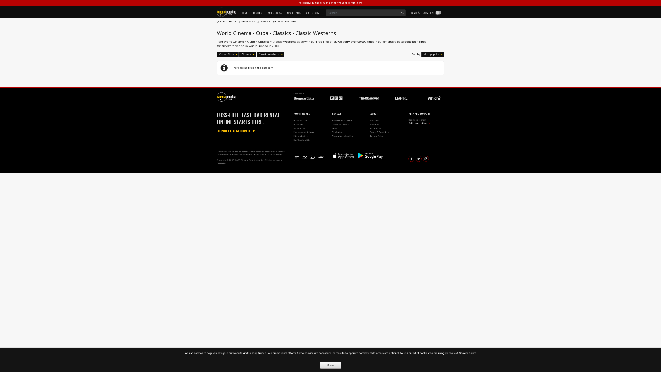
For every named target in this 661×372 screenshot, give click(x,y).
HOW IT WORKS (302, 113)
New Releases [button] (294, 12)
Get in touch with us (418, 123)
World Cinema (227, 21)
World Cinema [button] (274, 12)
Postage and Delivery (303, 132)
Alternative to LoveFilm (342, 136)
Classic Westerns (285, 21)
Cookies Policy (467, 353)
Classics (265, 21)
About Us (374, 120)
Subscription (299, 128)
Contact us (375, 128)
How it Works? (300, 120)
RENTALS (336, 113)
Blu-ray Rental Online (342, 120)
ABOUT (374, 113)
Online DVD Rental (340, 124)
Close (330, 365)
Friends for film (300, 136)
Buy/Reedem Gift (301, 140)
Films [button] (244, 12)
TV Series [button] (257, 12)
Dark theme (428, 12)
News (334, 128)
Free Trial (322, 42)
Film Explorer (338, 132)
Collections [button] (312, 12)
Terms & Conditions (379, 132)
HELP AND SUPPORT (419, 113)
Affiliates (374, 124)
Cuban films (248, 21)
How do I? (298, 124)
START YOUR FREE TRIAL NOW (330, 3)
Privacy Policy (376, 136)
